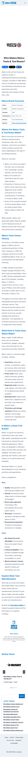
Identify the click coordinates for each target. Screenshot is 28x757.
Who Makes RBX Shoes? (10, 714)
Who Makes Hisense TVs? (11, 725)
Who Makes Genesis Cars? (11, 706)
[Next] (24, 672)
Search (22, 696)
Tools (15, 682)
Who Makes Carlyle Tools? (11, 719)
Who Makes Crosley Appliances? (13, 704)
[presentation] (14, 665)
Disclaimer (18, 740)
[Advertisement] (14, 20)
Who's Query (9, 682)
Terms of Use (10, 740)
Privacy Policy (19, 737)
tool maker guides (17, 605)
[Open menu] (25, 3)
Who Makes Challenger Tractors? (13, 722)
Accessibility (14, 743)
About (6, 737)
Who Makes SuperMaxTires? (12, 717)
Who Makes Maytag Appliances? (13, 730)
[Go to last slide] (4, 672)
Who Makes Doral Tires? (10, 728)
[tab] (12, 687)
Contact (12, 737)
